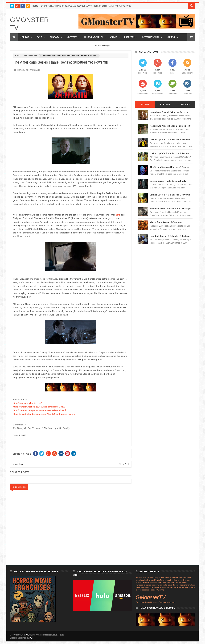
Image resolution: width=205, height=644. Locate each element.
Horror (24, 37)
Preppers (129, 37)
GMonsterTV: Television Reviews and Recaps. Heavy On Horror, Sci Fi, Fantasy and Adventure (86, 6)
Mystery (72, 37)
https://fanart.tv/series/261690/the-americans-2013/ (39, 406)
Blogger (107, 46)
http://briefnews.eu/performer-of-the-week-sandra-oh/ (40, 410)
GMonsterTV (32, 635)
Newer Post (18, 464)
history (21, 70)
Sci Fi (39, 37)
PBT (31, 638)
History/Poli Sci (93, 37)
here (117, 214)
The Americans (30, 55)
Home (35, 6)
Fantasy (54, 37)
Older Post (124, 464)
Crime (113, 37)
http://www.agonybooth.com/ (27, 403)
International (150, 37)
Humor (171, 37)
